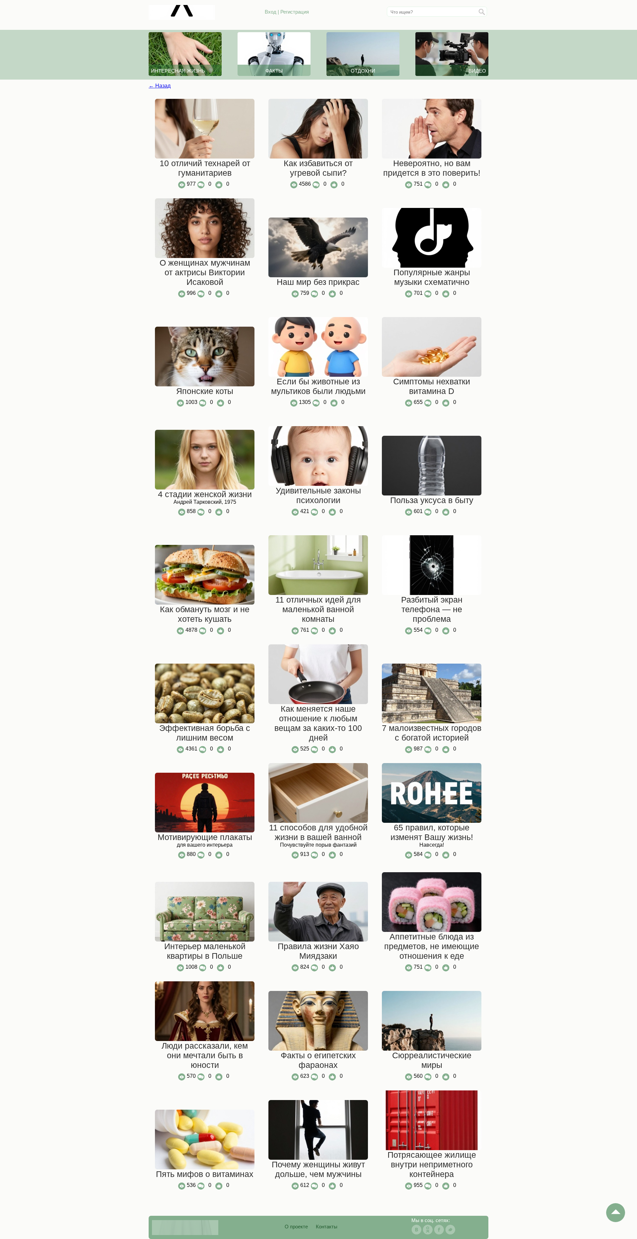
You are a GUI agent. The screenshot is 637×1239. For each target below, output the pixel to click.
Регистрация (294, 12)
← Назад (160, 86)
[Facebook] (439, 1230)
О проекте (296, 1226)
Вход (270, 12)
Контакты (326, 1226)
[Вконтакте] (416, 1230)
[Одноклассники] (428, 1230)
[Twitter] (450, 1230)
